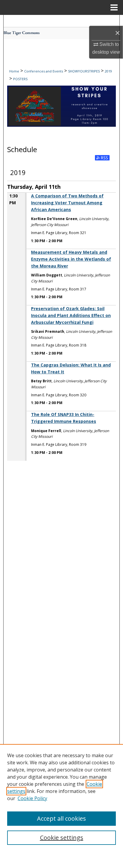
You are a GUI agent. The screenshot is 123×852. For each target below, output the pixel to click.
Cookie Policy (32, 798)
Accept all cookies (61, 818)
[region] (61, 798)
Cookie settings (61, 838)
